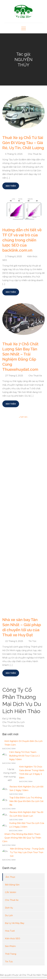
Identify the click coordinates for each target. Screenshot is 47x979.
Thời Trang (10, 954)
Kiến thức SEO (12, 938)
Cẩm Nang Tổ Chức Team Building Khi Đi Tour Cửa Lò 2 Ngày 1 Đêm (24, 756)
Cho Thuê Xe (34, 154)
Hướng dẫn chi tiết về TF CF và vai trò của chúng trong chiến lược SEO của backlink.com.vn (22, 240)
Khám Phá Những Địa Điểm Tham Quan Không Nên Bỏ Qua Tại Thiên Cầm (21, 838)
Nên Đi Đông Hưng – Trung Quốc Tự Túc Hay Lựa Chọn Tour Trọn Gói (27, 852)
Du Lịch (9, 915)
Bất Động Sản (12, 884)
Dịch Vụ (9, 908)
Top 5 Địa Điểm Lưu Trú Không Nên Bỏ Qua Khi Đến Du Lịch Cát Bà (26, 801)
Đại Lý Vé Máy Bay (14, 923)
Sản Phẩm (10, 946)
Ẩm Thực (10, 877)
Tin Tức (32, 641)
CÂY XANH (10, 892)
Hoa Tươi (10, 931)
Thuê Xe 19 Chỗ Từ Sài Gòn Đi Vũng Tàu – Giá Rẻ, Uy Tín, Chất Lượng (23, 142)
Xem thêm (11, 186)
